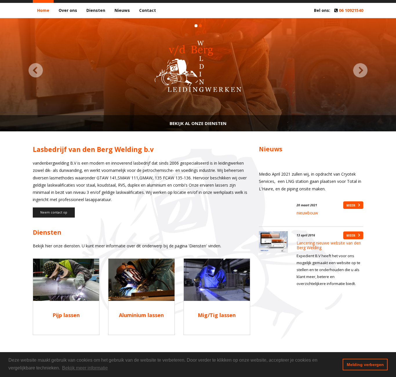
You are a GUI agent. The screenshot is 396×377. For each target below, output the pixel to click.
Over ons (68, 10)
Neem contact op (53, 212)
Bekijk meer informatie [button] (85, 367)
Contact (147, 10)
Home (43, 10)
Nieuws (122, 10)
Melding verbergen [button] (365, 364)
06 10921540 (351, 10)
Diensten (95, 10)
